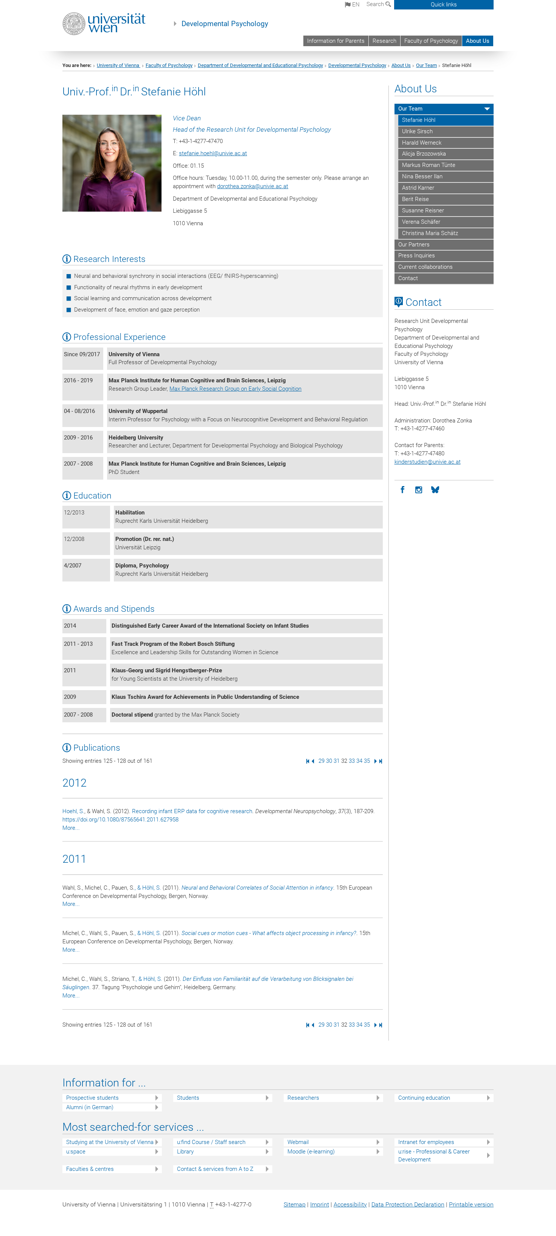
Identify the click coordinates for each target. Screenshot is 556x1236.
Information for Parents (336, 40)
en (355, 4)
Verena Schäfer (421, 221)
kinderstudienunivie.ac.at (427, 461)
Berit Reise (415, 199)
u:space (75, 1151)
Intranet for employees (426, 1142)
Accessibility (350, 1204)
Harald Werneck (421, 142)
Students (188, 1097)
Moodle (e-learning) (311, 1151)
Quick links (444, 4)
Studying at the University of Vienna (110, 1142)
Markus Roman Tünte (428, 165)
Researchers (303, 1097)
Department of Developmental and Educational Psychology (260, 65)
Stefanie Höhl (418, 120)
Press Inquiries (416, 255)
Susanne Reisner (423, 210)
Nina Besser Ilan (422, 176)
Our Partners (414, 244)
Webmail (298, 1142)
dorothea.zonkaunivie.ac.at (252, 186)
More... (71, 828)
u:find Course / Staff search (211, 1142)
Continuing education (424, 1097)
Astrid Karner (418, 187)
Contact (408, 278)
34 (359, 760)
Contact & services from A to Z (215, 1169)
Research (384, 40)
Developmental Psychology (225, 24)
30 (329, 760)
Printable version (471, 1204)
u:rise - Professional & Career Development (434, 1155)
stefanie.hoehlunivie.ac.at (213, 153)
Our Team (426, 65)
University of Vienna (118, 65)
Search (376, 4)
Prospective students (92, 1097)
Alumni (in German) (89, 1107)
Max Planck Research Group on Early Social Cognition (235, 388)
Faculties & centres (90, 1169)
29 (321, 760)
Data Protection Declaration (407, 1204)
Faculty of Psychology (431, 40)
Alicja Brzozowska (424, 153)
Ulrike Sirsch (417, 131)
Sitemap (295, 1204)
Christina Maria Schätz (430, 233)
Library (185, 1151)
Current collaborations (425, 266)
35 (367, 760)
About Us (477, 40)
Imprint (319, 1204)
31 (337, 760)
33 (352, 760)
